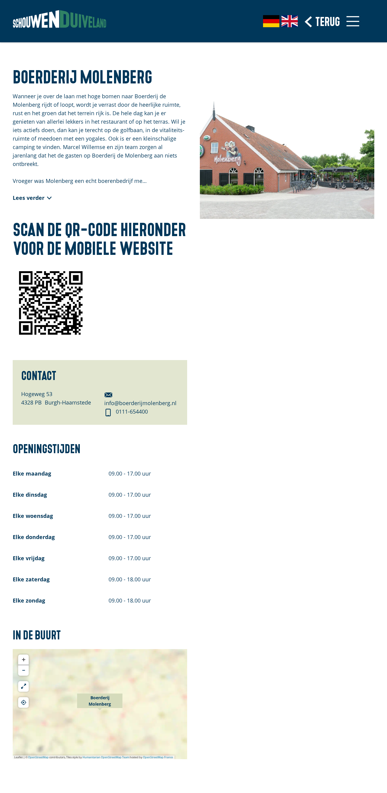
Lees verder (28, 197)
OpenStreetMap (38, 757)
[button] (99, 704)
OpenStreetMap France (158, 757)
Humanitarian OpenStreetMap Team (106, 757)
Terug (327, 20)
